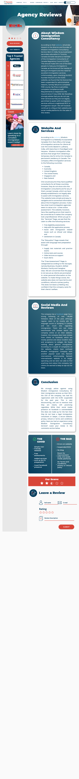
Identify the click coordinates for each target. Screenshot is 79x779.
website (59, 45)
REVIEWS (32, 2)
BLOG (51, 2)
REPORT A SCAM (46, 3)
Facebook (59, 314)
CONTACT (61, 2)
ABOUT (55, 2)
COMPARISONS (38, 2)
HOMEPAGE (19, 2)
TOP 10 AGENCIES (25, 3)
